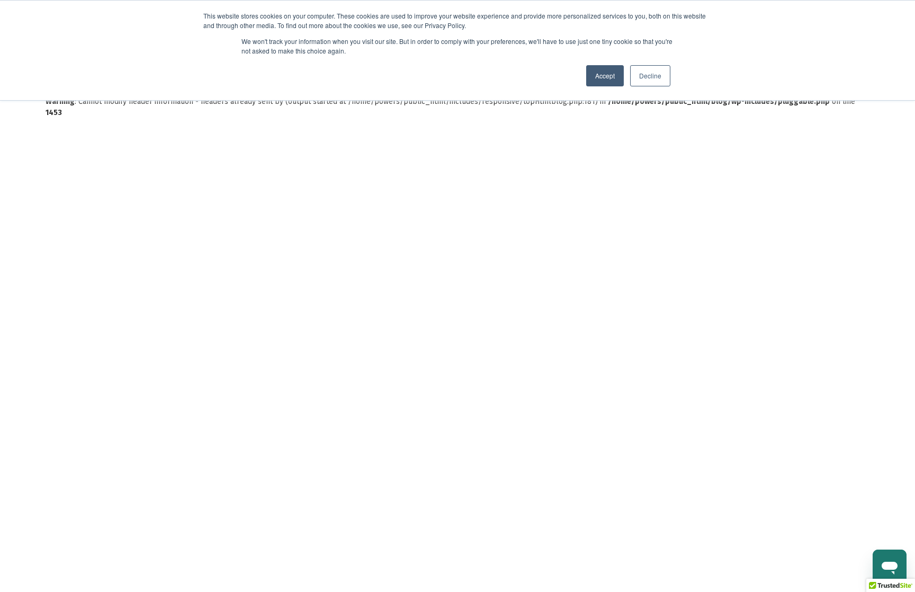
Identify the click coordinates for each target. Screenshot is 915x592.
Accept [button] (605, 75)
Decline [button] (650, 75)
